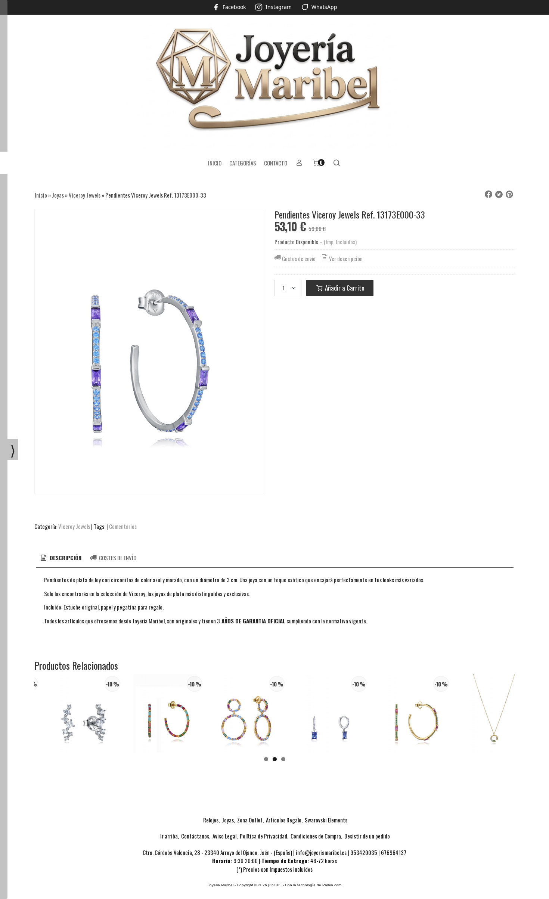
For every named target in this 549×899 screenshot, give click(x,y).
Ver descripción (346, 258)
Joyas (228, 820)
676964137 (393, 852)
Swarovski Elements (326, 820)
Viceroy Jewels (74, 526)
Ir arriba (169, 836)
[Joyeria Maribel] (274, 83)
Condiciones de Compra (316, 836)
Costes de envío (299, 258)
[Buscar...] (336, 163)
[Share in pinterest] (509, 194)
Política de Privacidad (263, 836)
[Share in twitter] (499, 194)
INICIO (214, 163)
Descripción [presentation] (64, 558)
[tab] (60, 558)
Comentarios (123, 526)
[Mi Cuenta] (299, 163)
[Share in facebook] (488, 194)
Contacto (275, 163)
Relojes (210, 820)
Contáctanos (195, 836)
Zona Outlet (250, 820)
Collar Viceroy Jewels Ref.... (493, 721)
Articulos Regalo (283, 820)
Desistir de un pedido (367, 836)
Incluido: (53, 607)
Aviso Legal (224, 836)
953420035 (363, 852)
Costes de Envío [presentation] (117, 558)
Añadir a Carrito (344, 287)
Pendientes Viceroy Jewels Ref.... (83, 721)
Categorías (242, 163)
